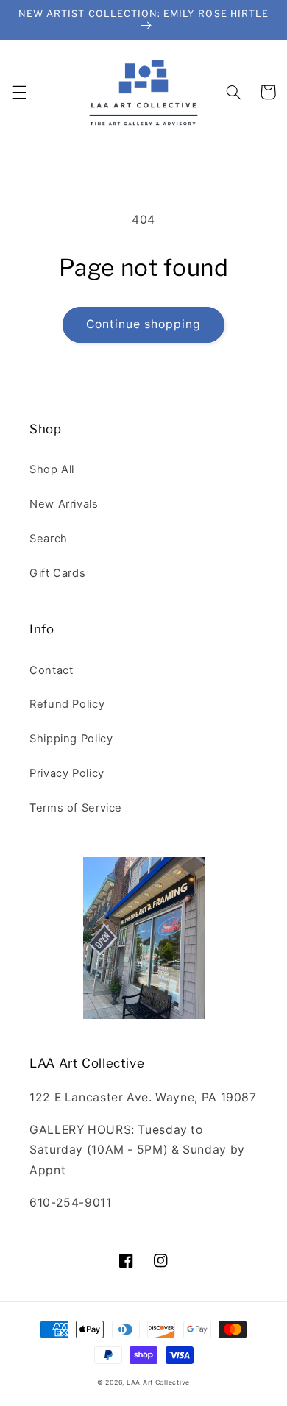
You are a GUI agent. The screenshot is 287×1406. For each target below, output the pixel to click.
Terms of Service (75, 807)
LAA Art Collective (158, 1382)
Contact (51, 670)
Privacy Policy (66, 773)
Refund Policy (66, 704)
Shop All (51, 469)
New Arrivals (64, 504)
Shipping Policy (71, 738)
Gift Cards (57, 573)
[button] (19, 92)
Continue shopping (144, 324)
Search (48, 538)
